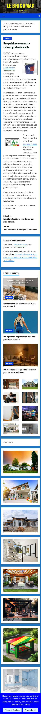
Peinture (7, 38)
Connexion (8, 442)
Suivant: (20, 228)
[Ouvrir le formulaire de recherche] (39, 16)
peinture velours (30, 144)
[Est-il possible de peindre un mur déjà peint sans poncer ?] (20, 322)
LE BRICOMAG (20, 5)
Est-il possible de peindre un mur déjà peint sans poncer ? (19, 338)
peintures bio (9, 68)
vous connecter (20, 244)
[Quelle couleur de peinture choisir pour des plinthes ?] (20, 289)
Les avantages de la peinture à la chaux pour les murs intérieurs (19, 371)
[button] (3, 15)
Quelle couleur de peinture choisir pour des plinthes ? (19, 305)
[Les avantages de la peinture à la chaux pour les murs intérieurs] (20, 355)
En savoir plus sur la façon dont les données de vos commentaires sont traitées (20, 257)
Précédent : (18, 219)
